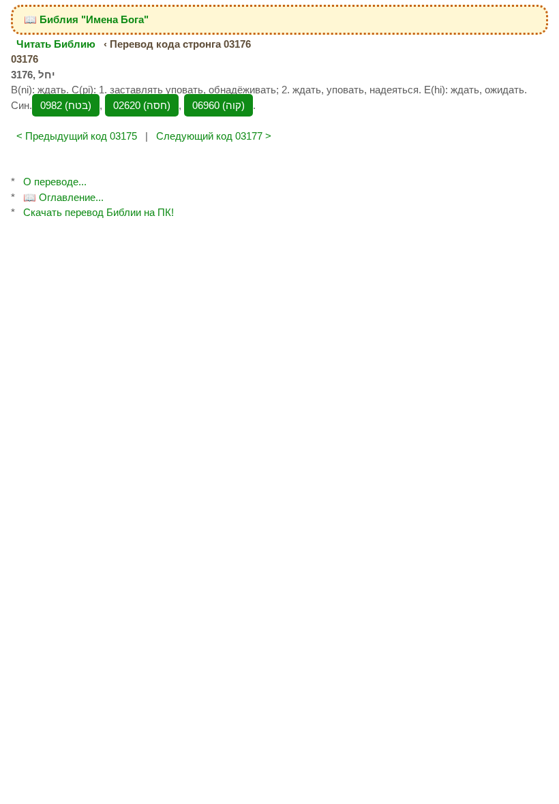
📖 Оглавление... (63, 197)
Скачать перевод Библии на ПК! (98, 212)
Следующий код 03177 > (213, 136)
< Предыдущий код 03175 (76, 136)
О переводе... (55, 181)
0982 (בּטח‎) (65, 105)
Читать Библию (55, 44)
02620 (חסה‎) (141, 105)
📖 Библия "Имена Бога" (86, 19)
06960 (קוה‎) (218, 105)
